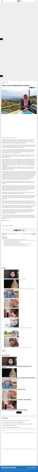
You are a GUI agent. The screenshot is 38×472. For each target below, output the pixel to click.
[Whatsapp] (35, 87)
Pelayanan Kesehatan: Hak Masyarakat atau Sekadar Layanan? (14, 244)
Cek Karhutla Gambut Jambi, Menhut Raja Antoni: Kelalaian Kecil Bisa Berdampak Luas (16, 420)
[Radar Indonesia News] (19, 1)
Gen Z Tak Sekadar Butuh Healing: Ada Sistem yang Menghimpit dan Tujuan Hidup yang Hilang (19, 240)
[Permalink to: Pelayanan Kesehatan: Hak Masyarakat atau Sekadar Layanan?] (11, 332)
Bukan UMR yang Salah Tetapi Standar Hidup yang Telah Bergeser (15, 239)
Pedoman (21, 470)
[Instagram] (18, 230)
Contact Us (13, 470)
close (1, 39)
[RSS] (23, 230)
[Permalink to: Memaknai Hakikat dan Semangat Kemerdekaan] (11, 313)
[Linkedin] (20, 230)
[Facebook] (14, 230)
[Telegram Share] (33, 87)
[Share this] (30, 87)
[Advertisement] (6, 21)
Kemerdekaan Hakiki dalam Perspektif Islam (11, 241)
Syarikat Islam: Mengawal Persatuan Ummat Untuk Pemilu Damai (10, 233)
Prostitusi (10, 225)
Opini (3, 83)
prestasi (6, 225)
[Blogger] (22, 230)
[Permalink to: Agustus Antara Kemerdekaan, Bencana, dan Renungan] (11, 303)
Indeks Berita (26, 470)
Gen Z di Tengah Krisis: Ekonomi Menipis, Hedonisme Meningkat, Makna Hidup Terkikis (18, 243)
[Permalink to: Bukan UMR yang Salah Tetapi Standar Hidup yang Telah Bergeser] (11, 273)
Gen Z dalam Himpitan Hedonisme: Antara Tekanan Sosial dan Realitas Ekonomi (17, 245)
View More (19, 412)
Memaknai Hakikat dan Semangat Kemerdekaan (14, 410)
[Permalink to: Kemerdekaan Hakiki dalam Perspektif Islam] (11, 293)
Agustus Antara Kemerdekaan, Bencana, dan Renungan (13, 242)
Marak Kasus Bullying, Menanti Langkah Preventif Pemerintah (28, 233)
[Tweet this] (31, 87)
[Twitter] (16, 230)
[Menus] (2, 1)
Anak (3, 225)
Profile (18, 470)
